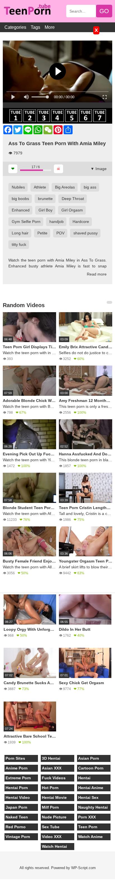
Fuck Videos (54, 778)
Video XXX (51, 836)
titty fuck (19, 244)
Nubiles (18, 187)
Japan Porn (16, 807)
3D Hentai (51, 758)
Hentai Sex (88, 797)
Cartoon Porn (91, 768)
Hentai (84, 778)
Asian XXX (51, 768)
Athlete (40, 187)
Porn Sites (15, 758)
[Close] (0, 882)
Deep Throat (73, 198)
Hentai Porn (17, 787)
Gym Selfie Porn (26, 221)
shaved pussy (85, 233)
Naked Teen (17, 817)
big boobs (20, 198)
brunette (45, 198)
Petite (42, 233)
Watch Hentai (54, 846)
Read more (97, 274)
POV (60, 233)
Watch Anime (90, 836)
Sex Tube (50, 827)
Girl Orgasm (72, 210)
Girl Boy (45, 210)
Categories (15, 27)
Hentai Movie (54, 797)
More (50, 27)
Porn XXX (87, 817)
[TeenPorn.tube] (29, 10)
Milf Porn (50, 807)
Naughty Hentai (93, 807)
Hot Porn (50, 787)
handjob (56, 221)
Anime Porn (17, 768)
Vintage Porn (18, 836)
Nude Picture (54, 817)
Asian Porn (88, 758)
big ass (90, 187)
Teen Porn (87, 827)
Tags (35, 27)
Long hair (20, 233)
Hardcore (81, 221)
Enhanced (21, 210)
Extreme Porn (18, 778)
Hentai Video (18, 797)
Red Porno (16, 827)
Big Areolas (65, 187)
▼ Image (98, 168)
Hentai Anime (90, 787)
